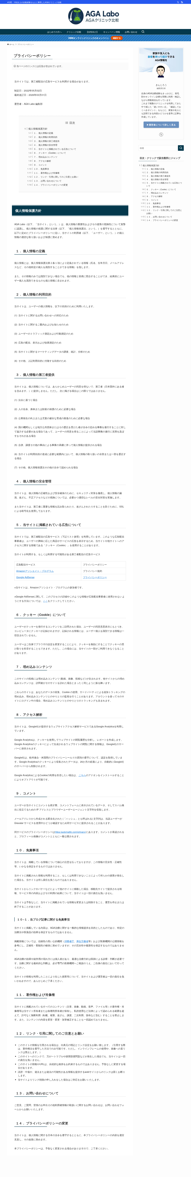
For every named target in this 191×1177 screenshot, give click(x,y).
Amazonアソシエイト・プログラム (35, 571)
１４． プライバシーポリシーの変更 (51, 184)
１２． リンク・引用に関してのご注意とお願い (56, 176)
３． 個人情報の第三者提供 (46, 140)
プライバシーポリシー (95, 577)
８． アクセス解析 (42, 160)
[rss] (182, 2)
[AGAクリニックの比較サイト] (95, 16)
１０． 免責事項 (41, 168)
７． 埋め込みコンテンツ (45, 156)
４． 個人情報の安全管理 (45, 144)
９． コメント (40, 164)
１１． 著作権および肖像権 (46, 172)
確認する (117, 37)
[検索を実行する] (181, 148)
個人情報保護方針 (37, 128)
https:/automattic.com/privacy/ (70, 832)
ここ (45, 601)
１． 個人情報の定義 (43, 132)
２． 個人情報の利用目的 (45, 136)
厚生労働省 (82, 941)
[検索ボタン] (143, 32)
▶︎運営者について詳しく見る (161, 124)
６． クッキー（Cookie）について (50, 152)
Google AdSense (25, 577)
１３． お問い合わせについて (47, 180)
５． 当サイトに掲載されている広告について (55, 148)
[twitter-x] (178, 2)
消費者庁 (69, 941)
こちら (82, 775)
